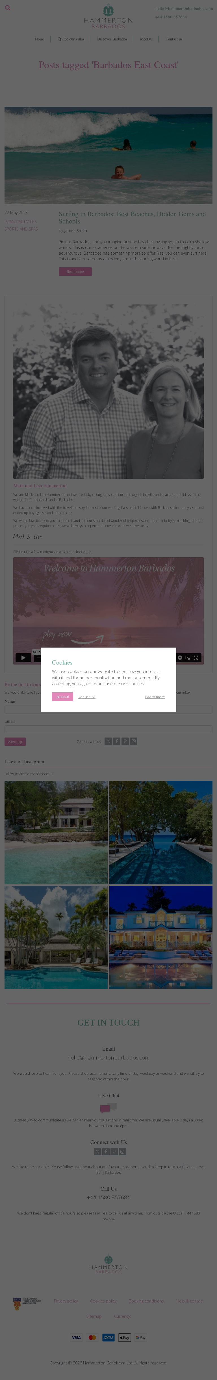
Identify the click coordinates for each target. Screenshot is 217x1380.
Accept (62, 696)
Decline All (87, 696)
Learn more (155, 696)
